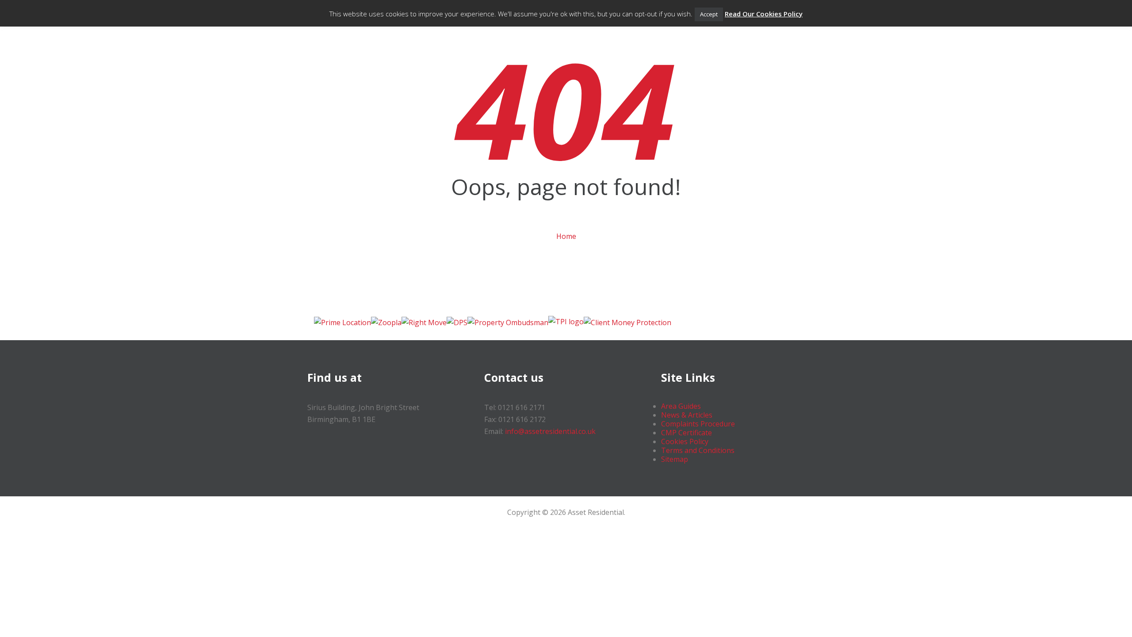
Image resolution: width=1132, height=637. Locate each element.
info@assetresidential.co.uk (550, 431)
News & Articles (686, 415)
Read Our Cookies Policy (764, 13)
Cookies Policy (684, 441)
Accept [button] (709, 14)
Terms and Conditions (697, 450)
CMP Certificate (686, 432)
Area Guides (681, 406)
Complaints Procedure (698, 424)
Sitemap (674, 459)
